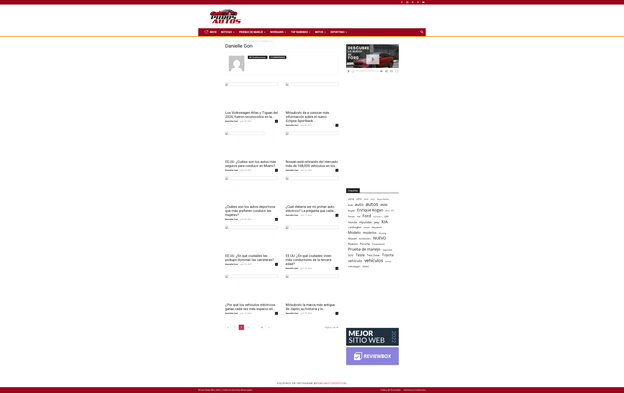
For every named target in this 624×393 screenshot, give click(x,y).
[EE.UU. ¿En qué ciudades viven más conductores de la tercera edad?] (312, 239)
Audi (350, 205)
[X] (418, 2)
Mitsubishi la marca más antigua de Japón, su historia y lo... (310, 307)
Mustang (382, 233)
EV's (387, 210)
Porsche (365, 244)
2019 (358, 199)
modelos (370, 232)
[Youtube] (423, 2)
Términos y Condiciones (414, 390)
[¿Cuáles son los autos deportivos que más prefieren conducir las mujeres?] (251, 190)
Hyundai (365, 222)
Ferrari (351, 216)
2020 (366, 199)
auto (359, 204)
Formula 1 (377, 217)
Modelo (354, 232)
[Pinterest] (412, 2)
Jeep (376, 222)
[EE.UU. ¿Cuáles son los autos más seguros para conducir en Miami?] (251, 145)
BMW (383, 205)
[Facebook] (401, 2)
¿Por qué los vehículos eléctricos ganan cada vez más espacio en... (250, 307)
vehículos (373, 260)
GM (386, 216)
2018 (351, 199)
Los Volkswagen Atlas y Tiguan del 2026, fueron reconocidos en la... (251, 115)
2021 (372, 199)
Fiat (358, 216)
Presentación (378, 244)
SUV (350, 255)
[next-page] (269, 327)
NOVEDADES (277, 32)
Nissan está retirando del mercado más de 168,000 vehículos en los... (312, 164)
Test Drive (373, 255)
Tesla (360, 255)
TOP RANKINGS (299, 32)
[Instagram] (407, 2)
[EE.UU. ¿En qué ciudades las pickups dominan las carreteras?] (251, 239)
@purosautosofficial (330, 383)
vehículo (355, 260)
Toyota (388, 255)
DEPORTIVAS (337, 32)
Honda (352, 222)
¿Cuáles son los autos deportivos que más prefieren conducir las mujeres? (250, 211)
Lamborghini (354, 227)
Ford (367, 215)
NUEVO (379, 238)
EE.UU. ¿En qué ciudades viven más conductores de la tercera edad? (308, 260)
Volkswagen (354, 266)
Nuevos (353, 244)
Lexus (367, 227)
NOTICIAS (226, 32)
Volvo (366, 266)
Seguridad (387, 249)
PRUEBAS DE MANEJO (251, 32)
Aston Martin (383, 199)
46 (262, 327)
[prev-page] (228, 327)
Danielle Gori (231, 121)
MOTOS (319, 32)
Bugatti (351, 210)
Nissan (352, 238)
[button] (422, 32)
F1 (392, 210)
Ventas (388, 261)
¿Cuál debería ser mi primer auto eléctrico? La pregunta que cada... (311, 209)
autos (372, 204)
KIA (385, 221)
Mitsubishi (377, 227)
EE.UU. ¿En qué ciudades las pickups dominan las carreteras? (249, 258)
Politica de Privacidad (390, 390)
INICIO (213, 32)
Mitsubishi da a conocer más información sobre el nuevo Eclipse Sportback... (307, 117)
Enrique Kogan (370, 210)
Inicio (227, 41)
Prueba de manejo (364, 249)
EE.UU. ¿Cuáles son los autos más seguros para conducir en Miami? (250, 164)
